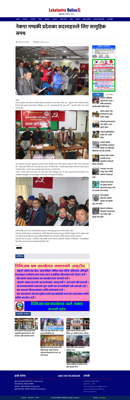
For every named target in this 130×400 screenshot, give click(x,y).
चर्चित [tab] (98, 94)
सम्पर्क (37, 397)
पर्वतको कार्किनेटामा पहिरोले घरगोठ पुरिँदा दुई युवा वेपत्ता (76, 365)
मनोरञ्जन (54, 19)
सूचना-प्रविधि (86, 19)
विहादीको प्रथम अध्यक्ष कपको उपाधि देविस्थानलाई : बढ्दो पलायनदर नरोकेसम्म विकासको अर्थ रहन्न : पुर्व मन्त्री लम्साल (50, 351)
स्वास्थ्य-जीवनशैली (98, 19)
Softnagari (102, 397)
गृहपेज (18, 19)
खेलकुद (47, 19)
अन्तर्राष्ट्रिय (110, 19)
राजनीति (32, 19)
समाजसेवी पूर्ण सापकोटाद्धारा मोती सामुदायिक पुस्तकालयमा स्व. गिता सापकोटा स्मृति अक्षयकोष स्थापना (25, 333)
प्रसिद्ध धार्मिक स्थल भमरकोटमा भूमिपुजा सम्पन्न (75, 348)
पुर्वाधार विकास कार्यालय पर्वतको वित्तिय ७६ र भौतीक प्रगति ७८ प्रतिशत (77, 332)
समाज (40, 19)
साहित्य (78, 19)
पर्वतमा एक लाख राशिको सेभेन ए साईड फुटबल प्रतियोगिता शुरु (51, 332)
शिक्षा (71, 19)
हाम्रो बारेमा (31, 397)
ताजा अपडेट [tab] (109, 94)
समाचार (25, 19)
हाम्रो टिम (23, 397)
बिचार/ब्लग (63, 19)
